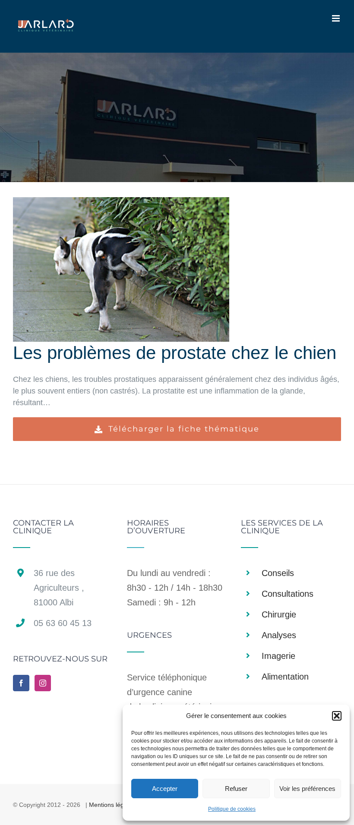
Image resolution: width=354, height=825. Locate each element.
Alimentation (285, 676)
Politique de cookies (232, 809)
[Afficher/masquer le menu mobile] (336, 18)
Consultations (287, 593)
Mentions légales (112, 804)
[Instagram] (43, 683)
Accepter (164, 788)
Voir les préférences (307, 788)
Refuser (236, 788)
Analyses (279, 635)
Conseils (278, 573)
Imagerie (278, 656)
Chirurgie (279, 614)
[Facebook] (21, 683)
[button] (336, 716)
